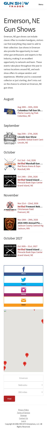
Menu (41, 4)
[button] (4, 368)
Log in (23, 421)
